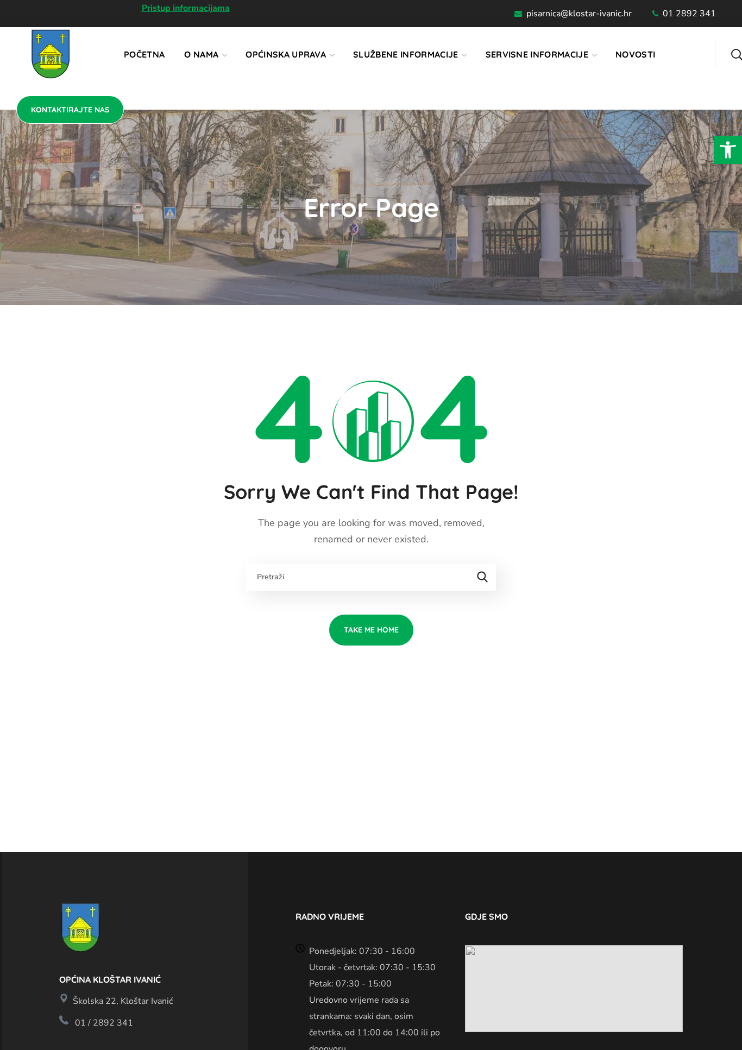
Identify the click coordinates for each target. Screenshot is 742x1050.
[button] (728, 150)
